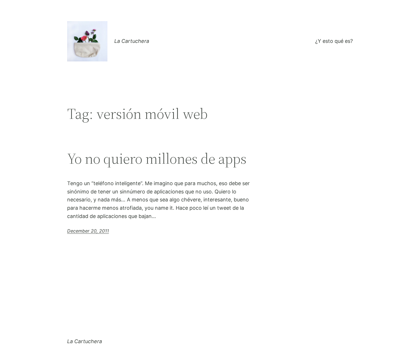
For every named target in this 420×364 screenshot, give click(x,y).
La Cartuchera (131, 41)
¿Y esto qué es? (334, 41)
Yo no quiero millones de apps (157, 158)
